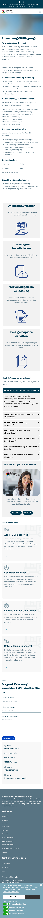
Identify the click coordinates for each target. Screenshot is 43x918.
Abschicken (7, 738)
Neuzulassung (6, 826)
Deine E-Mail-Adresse (8, 707)
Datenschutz (6, 867)
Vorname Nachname (8, 698)
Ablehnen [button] (32, 897)
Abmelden (5, 834)
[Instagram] (23, 2)
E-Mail (27, 512)
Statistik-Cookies (16, 910)
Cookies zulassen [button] (13, 897)
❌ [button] (41, 885)
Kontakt (4, 852)
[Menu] (40, 11)
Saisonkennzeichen (7, 841)
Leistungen (5, 821)
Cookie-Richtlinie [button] (28, 889)
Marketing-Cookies (16, 914)
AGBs (3, 871)
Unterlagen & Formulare (10, 848)
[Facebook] (20, 2)
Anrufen (15, 512)
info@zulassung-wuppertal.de (29, 4)
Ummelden (5, 830)
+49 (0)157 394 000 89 (11, 4)
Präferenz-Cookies (16, 907)
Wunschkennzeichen (8, 837)
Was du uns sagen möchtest (10, 716)
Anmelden (5, 823)
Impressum (6, 863)
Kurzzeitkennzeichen (8, 845)
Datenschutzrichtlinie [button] (11, 892)
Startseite (5, 817)
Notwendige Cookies (17, 904)
